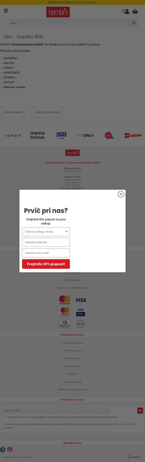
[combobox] (45, 231)
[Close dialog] (121, 194)
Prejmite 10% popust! (46, 263)
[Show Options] (66, 231)
